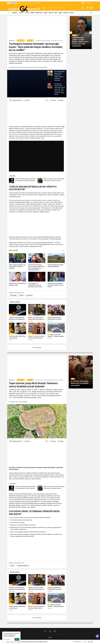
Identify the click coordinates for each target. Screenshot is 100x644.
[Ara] (83, 8)
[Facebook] (45, 631)
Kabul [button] (17, 639)
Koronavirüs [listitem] (29, 295)
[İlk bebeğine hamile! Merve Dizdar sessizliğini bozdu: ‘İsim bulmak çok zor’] (81, 32)
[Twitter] (50, 631)
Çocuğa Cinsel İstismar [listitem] (22, 565)
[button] (91, 7)
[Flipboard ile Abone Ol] (27, 100)
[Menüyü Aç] (44, 7)
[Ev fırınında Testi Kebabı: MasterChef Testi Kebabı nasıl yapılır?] (81, 372)
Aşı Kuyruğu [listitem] (13, 295)
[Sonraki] (90, 32)
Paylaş (91, 641)
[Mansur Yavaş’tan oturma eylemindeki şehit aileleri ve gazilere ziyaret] (51, 180)
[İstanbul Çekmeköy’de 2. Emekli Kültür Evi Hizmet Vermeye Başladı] (56, 313)
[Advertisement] (37, 28)
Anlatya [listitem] (12, 565)
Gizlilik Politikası (6, 639)
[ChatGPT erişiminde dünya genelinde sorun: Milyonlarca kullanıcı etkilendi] (22, 180)
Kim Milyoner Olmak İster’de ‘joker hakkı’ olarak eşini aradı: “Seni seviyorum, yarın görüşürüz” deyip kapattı (59, 89)
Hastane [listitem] (21, 295)
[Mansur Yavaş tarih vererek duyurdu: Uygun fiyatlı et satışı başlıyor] (36, 331)
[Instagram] (54, 631)
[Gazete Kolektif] (24, 9)
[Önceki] (71, 32)
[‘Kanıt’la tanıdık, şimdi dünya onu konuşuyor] (17, 331)
